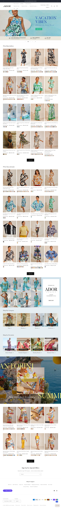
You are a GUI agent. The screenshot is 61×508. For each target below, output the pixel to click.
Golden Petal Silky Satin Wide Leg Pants (51, 68)
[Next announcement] (57, 1)
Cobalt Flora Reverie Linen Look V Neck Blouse (51, 239)
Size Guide (50, 484)
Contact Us (21, 484)
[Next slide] (33, 41)
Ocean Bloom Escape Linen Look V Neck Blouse (9, 214)
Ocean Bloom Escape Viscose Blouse (37, 213)
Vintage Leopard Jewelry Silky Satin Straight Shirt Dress (37, 151)
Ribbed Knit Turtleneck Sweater (8, 238)
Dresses (37, 328)
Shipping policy (36, 505)
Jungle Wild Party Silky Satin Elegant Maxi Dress (8, 68)
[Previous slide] (25, 41)
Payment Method (27, 484)
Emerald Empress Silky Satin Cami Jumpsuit (9, 151)
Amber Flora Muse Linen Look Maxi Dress (51, 188)
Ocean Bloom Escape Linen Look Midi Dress (23, 214)
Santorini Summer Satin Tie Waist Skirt (37, 452)
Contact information (43, 505)
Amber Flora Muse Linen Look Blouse (36, 188)
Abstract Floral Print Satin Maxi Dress (22, 68)
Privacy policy (23, 505)
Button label (30, 25)
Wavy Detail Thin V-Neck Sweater (37, 238)
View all (30, 160)
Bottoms (23, 328)
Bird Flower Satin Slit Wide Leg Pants (36, 264)
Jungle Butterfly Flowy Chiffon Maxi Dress (23, 151)
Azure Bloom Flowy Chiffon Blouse (51, 263)
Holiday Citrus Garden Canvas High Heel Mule (37, 425)
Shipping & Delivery (35, 484)
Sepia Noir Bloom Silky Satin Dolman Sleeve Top (8, 188)
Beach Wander (9, 352)
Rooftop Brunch (36, 352)
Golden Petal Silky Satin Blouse (8, 263)
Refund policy (18, 505)
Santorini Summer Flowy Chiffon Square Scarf (50, 425)
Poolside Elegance (23, 352)
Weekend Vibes (50, 352)
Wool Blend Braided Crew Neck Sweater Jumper (22, 239)
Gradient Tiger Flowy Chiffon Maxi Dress (23, 123)
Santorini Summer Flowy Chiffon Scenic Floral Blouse (23, 96)
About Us (9, 484)
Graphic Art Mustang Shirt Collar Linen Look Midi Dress (50, 96)
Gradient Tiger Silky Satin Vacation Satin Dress (9, 123)
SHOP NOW (30, 292)
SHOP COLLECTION (30, 380)
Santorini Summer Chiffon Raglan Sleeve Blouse (9, 452)
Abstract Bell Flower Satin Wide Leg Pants (51, 123)
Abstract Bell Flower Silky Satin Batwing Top (36, 123)
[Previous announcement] (3, 1)
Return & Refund (44, 484)
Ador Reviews (15, 484)
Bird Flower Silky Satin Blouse (22, 263)
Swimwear (50, 328)
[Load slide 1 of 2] (28, 41)
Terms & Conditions (34, 486)
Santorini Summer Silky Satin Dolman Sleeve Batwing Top (8, 425)
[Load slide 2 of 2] (30, 41)
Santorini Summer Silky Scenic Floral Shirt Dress (9, 96)
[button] (22, 3)
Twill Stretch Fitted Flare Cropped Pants (23, 452)
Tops (9, 328)
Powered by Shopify (11, 505)
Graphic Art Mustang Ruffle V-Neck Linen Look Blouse (37, 96)
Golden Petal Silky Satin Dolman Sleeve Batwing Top (37, 68)
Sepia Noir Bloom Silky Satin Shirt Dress (23, 188)
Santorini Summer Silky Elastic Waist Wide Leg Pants (23, 425)
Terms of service (29, 505)
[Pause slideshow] (35, 41)
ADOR (7, 505)
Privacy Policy (26, 486)
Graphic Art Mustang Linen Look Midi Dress (50, 214)
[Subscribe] (40, 474)
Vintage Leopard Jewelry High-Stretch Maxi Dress (50, 151)
